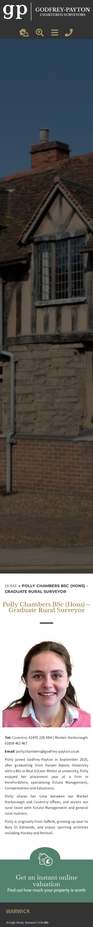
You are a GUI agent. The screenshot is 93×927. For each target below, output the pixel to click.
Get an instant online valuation (47, 880)
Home (11, 585)
